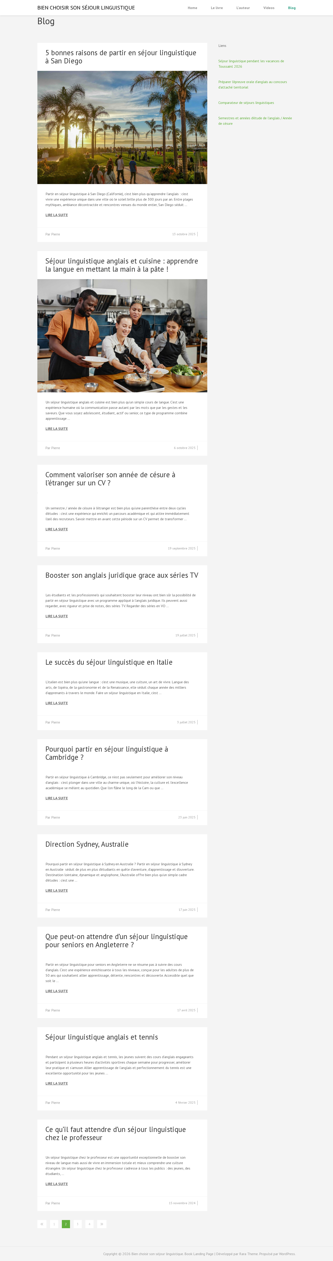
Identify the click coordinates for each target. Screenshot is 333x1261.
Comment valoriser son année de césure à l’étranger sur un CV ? (110, 478)
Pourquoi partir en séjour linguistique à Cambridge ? (106, 753)
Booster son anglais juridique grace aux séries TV (121, 575)
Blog (292, 7)
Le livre (217, 7)
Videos (269, 7)
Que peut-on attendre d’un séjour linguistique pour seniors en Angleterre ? (116, 940)
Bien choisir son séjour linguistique (86, 7)
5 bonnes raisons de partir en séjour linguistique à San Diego (120, 56)
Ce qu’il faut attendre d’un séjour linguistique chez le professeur (115, 1133)
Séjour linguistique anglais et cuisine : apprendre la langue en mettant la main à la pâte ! (121, 265)
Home (192, 7)
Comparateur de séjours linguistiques (246, 102)
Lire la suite (57, 215)
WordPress (287, 1253)
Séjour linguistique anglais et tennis (101, 1037)
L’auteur (243, 7)
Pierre (55, 234)
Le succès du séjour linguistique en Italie (109, 662)
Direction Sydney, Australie (87, 844)
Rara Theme (248, 1253)
